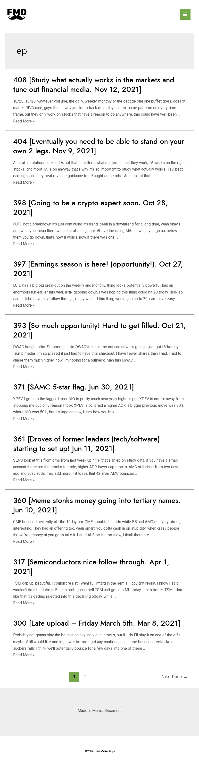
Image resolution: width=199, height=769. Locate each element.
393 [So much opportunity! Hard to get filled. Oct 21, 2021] (99, 330)
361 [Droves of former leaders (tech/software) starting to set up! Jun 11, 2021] (86, 444)
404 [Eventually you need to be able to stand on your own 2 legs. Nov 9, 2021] (98, 146)
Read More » (24, 121)
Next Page (175, 676)
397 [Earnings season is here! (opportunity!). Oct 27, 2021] (98, 269)
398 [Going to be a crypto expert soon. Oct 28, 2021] (90, 207)
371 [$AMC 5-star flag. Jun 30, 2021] (73, 387)
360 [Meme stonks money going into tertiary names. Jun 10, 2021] (97, 505)
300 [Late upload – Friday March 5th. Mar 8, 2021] (96, 623)
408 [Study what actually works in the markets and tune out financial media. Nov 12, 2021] (93, 85)
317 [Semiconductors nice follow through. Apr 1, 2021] (91, 567)
